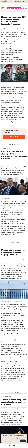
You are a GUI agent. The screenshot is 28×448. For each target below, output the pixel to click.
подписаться (14, 136)
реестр (3, 265)
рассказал (23, 201)
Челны (2, 4)
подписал (22, 332)
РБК (22, 172)
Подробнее (21, 438)
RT (7, 420)
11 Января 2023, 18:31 (6, 13)
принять (23, 440)
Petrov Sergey (6, 301)
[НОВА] (14, 8)
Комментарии (14, 144)
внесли (19, 361)
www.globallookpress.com (17, 301)
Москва (9, 4)
